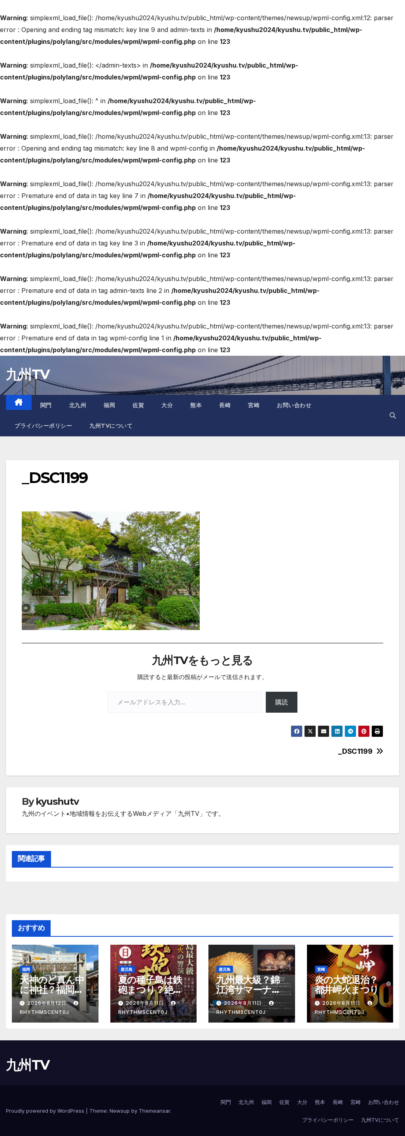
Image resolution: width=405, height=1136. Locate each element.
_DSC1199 (355, 751)
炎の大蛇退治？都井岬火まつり (347, 984)
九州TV (27, 374)
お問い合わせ (294, 405)
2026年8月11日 (145, 1003)
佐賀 (138, 405)
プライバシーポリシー (43, 425)
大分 (167, 405)
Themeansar (154, 1111)
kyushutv (57, 801)
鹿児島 (126, 969)
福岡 (109, 405)
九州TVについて (110, 425)
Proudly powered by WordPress (46, 1111)
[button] (393, 415)
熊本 (196, 405)
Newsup (120, 1111)
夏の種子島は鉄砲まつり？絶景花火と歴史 (150, 989)
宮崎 (253, 405)
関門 (46, 405)
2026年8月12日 (47, 1003)
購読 (281, 702)
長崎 (225, 405)
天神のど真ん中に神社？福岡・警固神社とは (52, 989)
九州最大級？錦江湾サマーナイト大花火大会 (248, 989)
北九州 (78, 405)
